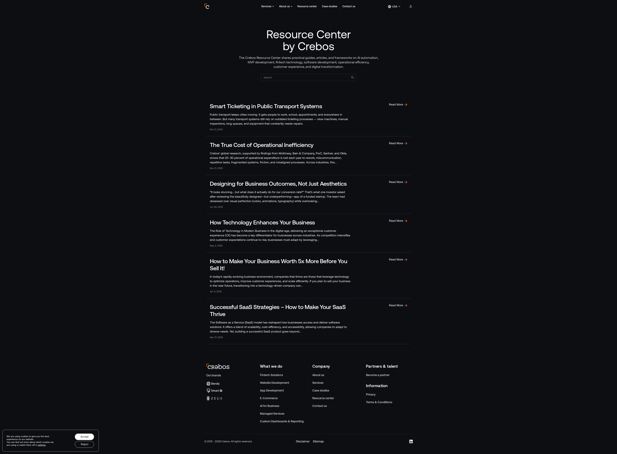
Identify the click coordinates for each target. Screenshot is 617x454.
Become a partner (377, 375)
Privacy (371, 394)
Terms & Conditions (379, 402)
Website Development (274, 382)
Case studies (329, 6)
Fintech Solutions (271, 375)
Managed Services (272, 413)
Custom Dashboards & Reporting (282, 421)
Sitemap (318, 441)
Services (266, 6)
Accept (84, 436)
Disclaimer (303, 441)
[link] (308, 117)
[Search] (352, 77)
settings (42, 445)
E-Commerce (269, 398)
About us (284, 6)
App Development (272, 390)
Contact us (348, 6)
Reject (84, 444)
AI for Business (269, 406)
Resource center (307, 6)
